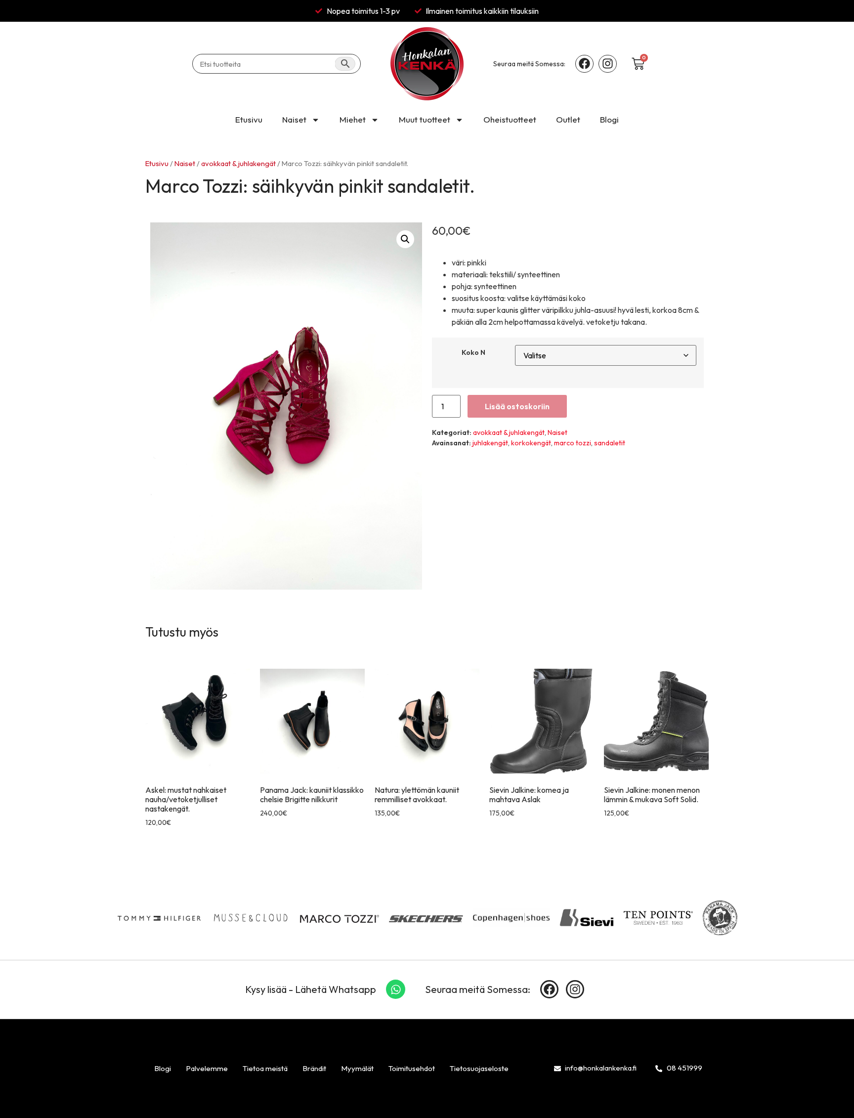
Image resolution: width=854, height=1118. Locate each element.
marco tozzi (572, 442)
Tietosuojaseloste (479, 1068)
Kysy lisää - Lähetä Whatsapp (310, 989)
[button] (405, 239)
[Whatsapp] (396, 989)
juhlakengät (490, 442)
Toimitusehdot (411, 1068)
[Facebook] (584, 64)
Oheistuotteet (509, 119)
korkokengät (531, 442)
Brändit (314, 1068)
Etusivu (248, 119)
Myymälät (357, 1068)
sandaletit (609, 442)
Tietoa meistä (265, 1068)
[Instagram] (607, 64)
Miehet (353, 119)
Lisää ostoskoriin (517, 406)
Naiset (294, 119)
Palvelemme (207, 1068)
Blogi (609, 119)
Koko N (473, 352)
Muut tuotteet (424, 119)
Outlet (568, 119)
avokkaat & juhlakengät (238, 163)
